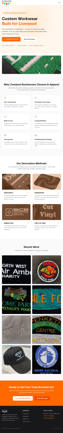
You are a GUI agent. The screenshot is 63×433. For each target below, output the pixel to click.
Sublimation (26, 416)
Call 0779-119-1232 (12, 39)
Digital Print (26, 419)
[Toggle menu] (59, 2)
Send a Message (42, 398)
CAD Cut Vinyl (26, 421)
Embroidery (26, 413)
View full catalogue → (49, 418)
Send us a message (49, 416)
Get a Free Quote (29, 39)
